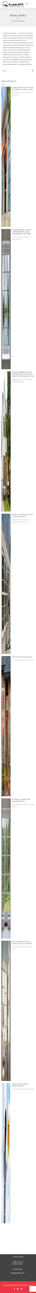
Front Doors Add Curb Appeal (22, 657)
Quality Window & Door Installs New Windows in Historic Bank (22, 88)
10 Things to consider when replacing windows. (21, 800)
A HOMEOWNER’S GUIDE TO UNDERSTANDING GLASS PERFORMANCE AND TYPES (21, 232)
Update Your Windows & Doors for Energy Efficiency (22, 515)
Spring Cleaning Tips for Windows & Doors (20, 1085)
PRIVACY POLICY (28, 1285)
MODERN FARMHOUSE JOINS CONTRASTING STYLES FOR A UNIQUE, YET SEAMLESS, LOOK (23, 374)
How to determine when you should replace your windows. (22, 943)
